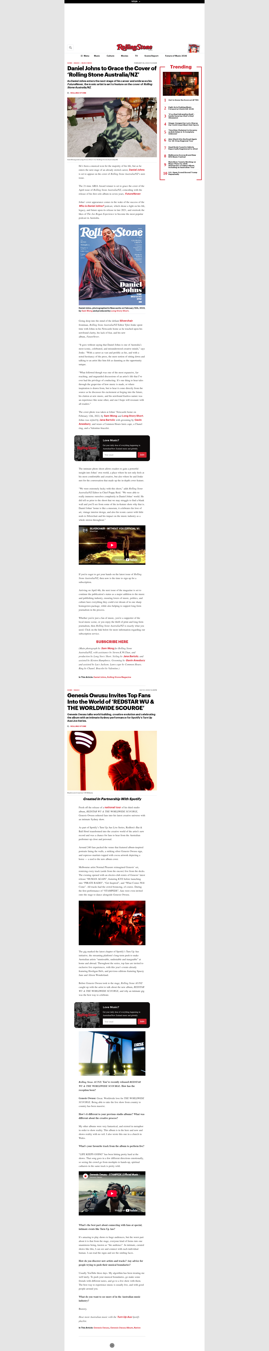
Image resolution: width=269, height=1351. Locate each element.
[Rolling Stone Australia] (134, 49)
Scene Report (151, 56)
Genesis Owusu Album (121, 1328)
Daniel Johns (137, 170)
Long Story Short (120, 311)
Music (97, 56)
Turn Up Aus (124, 1317)
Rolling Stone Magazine (119, 677)
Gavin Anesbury (135, 660)
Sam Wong (87, 311)
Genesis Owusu (101, 1328)
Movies (124, 56)
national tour (113, 807)
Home (69, 63)
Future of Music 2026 (176, 56)
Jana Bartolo (107, 420)
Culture (110, 56)
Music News (87, 63)
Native (137, 1328)
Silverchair (126, 321)
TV (136, 56)
